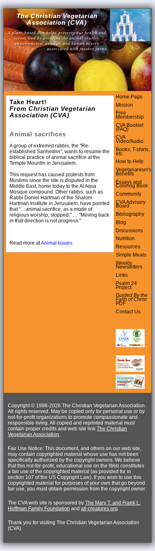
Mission (124, 105)
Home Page (129, 97)
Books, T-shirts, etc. (133, 151)
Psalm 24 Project (126, 285)
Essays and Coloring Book (132, 184)
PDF (121, 303)
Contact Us (128, 312)
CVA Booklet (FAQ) (129, 127)
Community (128, 194)
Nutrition (125, 238)
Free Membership (130, 115)
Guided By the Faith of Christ (132, 297)
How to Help (129, 161)
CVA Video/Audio (129, 139)
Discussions (129, 230)
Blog (121, 222)
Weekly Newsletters (129, 265)
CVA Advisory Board (130, 204)
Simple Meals (131, 255)
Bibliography (130, 214)
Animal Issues (56, 243)
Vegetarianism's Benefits (133, 172)
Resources (128, 247)
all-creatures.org (99, 508)
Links (122, 275)
